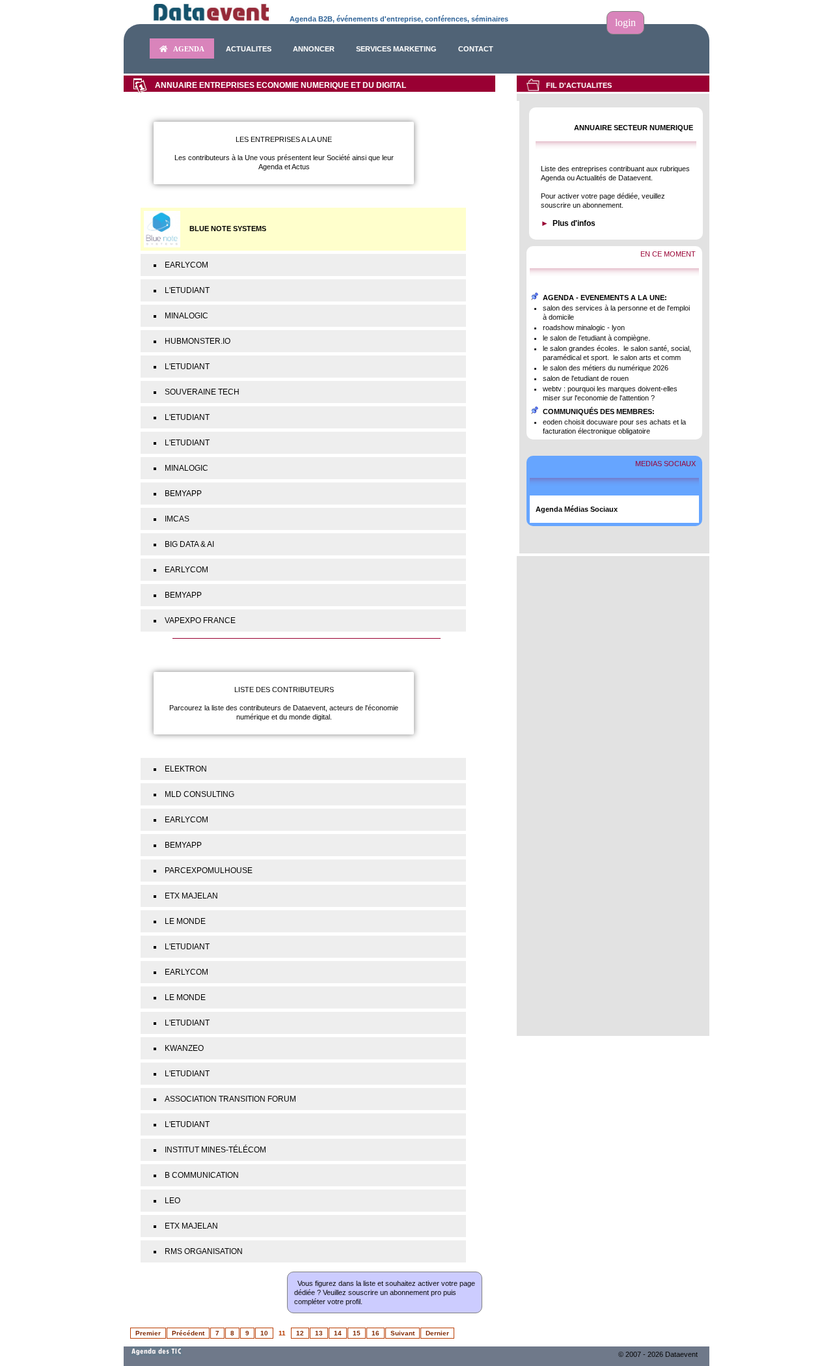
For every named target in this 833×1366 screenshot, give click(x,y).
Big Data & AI (189, 544)
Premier (148, 1333)
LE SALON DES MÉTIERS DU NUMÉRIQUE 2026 (605, 368)
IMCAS (177, 518)
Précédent (188, 1333)
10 (264, 1333)
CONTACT (475, 49)
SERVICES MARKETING (396, 49)
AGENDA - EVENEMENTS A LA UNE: (605, 297)
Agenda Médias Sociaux (577, 509)
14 (338, 1333)
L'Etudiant (187, 290)
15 (357, 1333)
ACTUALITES (248, 49)
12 (300, 1333)
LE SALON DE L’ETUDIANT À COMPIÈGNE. (596, 338)
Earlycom (186, 265)
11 (282, 1333)
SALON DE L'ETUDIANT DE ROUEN (586, 378)
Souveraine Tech (202, 392)
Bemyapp (183, 493)
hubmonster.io (197, 341)
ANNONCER (314, 49)
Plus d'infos (574, 223)
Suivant (402, 1333)
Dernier (437, 1333)
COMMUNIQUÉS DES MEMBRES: (599, 411)
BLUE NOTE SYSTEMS (227, 228)
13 (319, 1333)
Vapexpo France (200, 620)
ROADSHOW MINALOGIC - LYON (584, 327)
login (625, 22)
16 (375, 1333)
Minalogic (186, 315)
